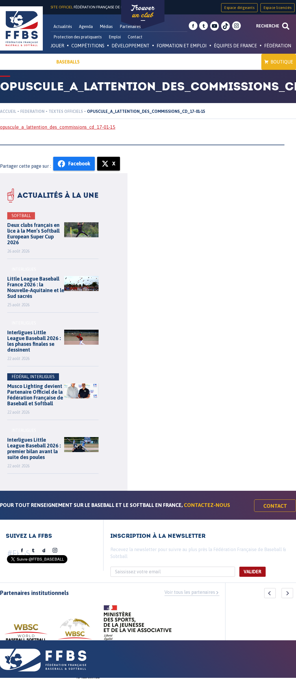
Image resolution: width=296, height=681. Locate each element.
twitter (203, 26)
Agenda (86, 26)
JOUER (57, 45)
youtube (214, 26)
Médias (106, 26)
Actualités (62, 26)
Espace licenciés (277, 7)
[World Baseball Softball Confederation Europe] (75, 632)
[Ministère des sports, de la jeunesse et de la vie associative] (137, 624)
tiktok (225, 26)
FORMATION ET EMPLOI (182, 45)
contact (275, 506)
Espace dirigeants (239, 7)
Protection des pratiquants (77, 37)
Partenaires (130, 26)
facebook (193, 26)
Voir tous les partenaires (189, 592)
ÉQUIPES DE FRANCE (235, 45)
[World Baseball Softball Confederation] (26, 635)
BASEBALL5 (68, 61)
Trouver (143, 11)
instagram (236, 26)
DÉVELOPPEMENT (130, 45)
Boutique (282, 61)
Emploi (115, 37)
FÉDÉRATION (277, 45)
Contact (135, 37)
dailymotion (44, 550)
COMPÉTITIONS (87, 45)
